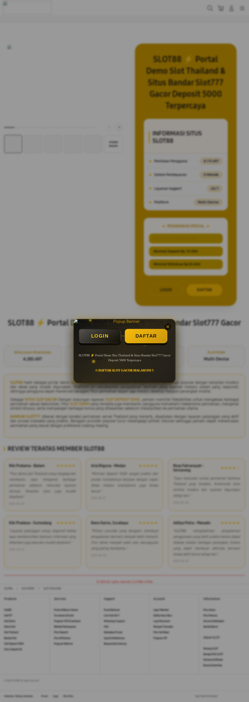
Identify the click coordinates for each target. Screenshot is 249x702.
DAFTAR (146, 336)
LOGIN (100, 336)
